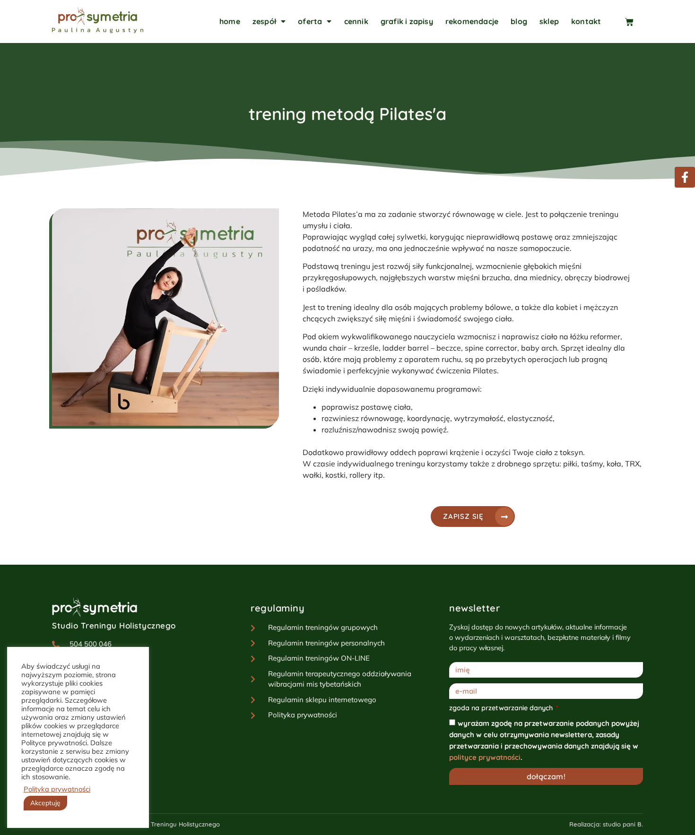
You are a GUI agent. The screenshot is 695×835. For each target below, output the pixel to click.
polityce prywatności (485, 757)
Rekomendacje (471, 21)
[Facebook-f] (685, 177)
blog (519, 21)
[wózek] (634, 20)
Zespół (264, 21)
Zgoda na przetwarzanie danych (502, 708)
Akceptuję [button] (45, 803)
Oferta (310, 21)
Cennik (356, 21)
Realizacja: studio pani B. (606, 824)
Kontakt (586, 21)
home (229, 21)
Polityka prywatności (57, 789)
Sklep (549, 21)
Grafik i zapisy (407, 21)
